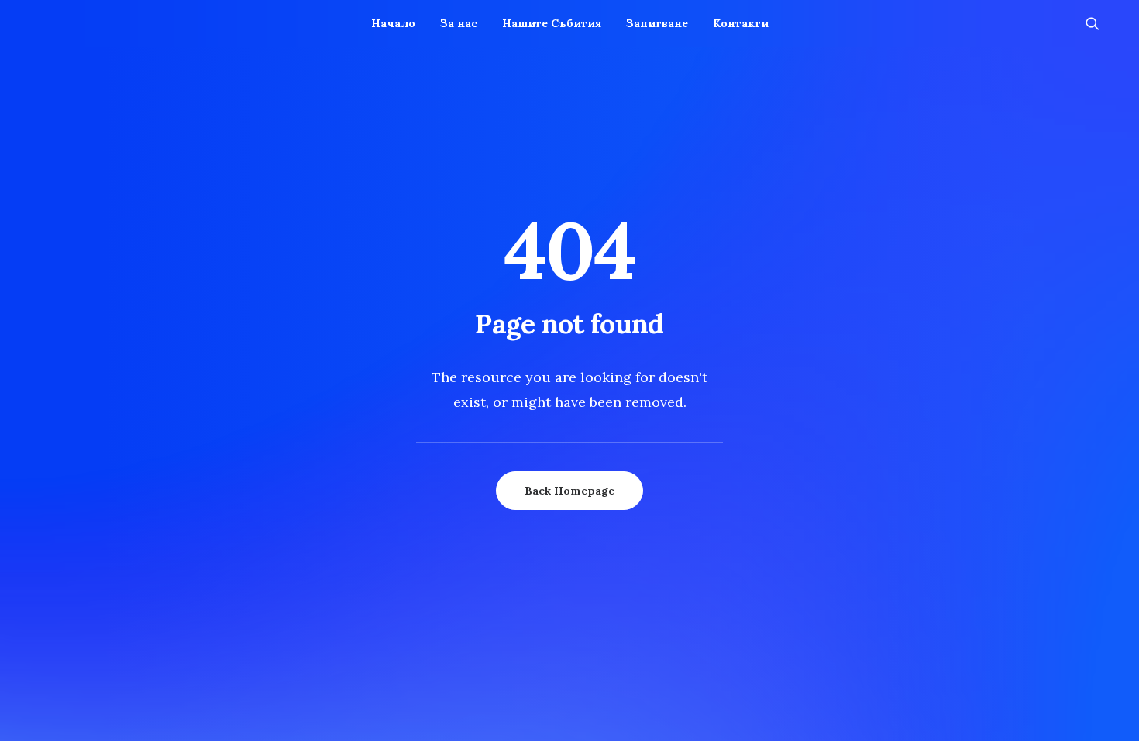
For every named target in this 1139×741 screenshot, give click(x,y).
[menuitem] (393, 23)
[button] (1099, 23)
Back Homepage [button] (569, 491)
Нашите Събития (551, 23)
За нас (458, 23)
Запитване (657, 23)
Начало (393, 23)
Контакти (741, 23)
